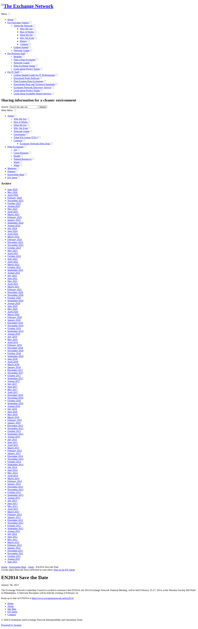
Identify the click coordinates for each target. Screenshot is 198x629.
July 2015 (12, 439)
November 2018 (15, 350)
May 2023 (12, 250)
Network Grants (21, 50)
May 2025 (12, 209)
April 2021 (12, 284)
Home (10, 19)
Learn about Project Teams (27, 69)
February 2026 (14, 197)
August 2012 (13, 531)
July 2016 (12, 409)
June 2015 (12, 442)
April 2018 (12, 361)
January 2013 (14, 517)
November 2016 (15, 398)
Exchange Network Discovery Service (32, 87)
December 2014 (15, 456)
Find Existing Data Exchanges (28, 81)
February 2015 (14, 450)
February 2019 (14, 345)
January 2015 (14, 453)
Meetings (11, 168)
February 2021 (14, 289)
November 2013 (15, 489)
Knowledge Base (15, 174)
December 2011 (15, 550)
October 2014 (14, 461)
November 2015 (15, 428)
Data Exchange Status (24, 66)
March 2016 (13, 417)
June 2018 (12, 359)
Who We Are (26, 28)
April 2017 (12, 392)
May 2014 (12, 473)
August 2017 (13, 381)
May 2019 (12, 339)
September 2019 (15, 331)
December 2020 (15, 292)
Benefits (18, 56)
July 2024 (12, 228)
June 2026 (12, 189)
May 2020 (12, 309)
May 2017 (12, 389)
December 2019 (15, 323)
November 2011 (15, 553)
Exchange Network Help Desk (35, 143)
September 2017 (15, 378)
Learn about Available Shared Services (32, 93)
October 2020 (14, 298)
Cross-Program (21, 153)
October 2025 (14, 203)
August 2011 (13, 559)
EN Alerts (12, 177)
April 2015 (12, 445)
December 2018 (15, 348)
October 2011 (14, 556)
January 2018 (14, 367)
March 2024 (13, 236)
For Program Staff (16, 53)
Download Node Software (26, 78)
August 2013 (13, 498)
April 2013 (12, 509)
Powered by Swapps (11, 625)
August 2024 (13, 225)
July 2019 (12, 336)
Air (15, 149)
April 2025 (12, 211)
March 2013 (13, 511)
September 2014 (15, 464)
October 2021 (14, 267)
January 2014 (14, 484)
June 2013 (12, 503)
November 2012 (15, 523)
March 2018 (13, 364)
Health (17, 156)
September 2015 (15, 434)
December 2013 (15, 486)
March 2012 (13, 542)
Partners (11, 171)
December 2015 (15, 425)
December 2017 (15, 370)
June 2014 (12, 470)
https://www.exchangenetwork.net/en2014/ (53, 598)
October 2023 (14, 248)
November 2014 (15, 459)
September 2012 (15, 528)
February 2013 (14, 514)
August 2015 (13, 436)
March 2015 (13, 448)
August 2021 (13, 273)
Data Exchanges (15, 146)
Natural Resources (23, 159)
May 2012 (12, 539)
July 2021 (12, 275)
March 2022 (13, 264)
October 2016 (14, 400)
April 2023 (12, 253)
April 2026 (12, 195)
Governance (20, 134)
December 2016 (15, 395)
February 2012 (14, 545)
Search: (5, 107)
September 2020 (15, 300)
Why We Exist (27, 38)
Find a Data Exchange (24, 59)
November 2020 (15, 295)
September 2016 (15, 403)
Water (16, 165)
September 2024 (15, 223)
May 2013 (12, 506)
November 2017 (15, 373)
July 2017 (12, 384)
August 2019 (13, 334)
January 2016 (14, 423)
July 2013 (12, 500)
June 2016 (12, 411)
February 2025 (14, 217)
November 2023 (15, 245)
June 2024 (12, 231)
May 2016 (12, 414)
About (10, 116)
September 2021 (15, 270)
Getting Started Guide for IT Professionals (34, 75)
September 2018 (15, 356)
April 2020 (12, 311)
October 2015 (14, 431)
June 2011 (12, 561)
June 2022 (12, 259)
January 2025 (14, 220)
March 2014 (13, 478)
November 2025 (15, 200)
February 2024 (14, 239)
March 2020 (13, 314)
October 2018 (14, 353)
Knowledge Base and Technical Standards (34, 84)
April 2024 (12, 234)
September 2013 (15, 495)
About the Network (23, 25)
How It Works (27, 32)
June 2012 (12, 536)
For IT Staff (13, 72)
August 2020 (13, 303)
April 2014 (12, 475)
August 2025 (13, 206)
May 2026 (12, 192)
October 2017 (14, 375)
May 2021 (12, 281)
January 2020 (14, 320)
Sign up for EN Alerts (64, 569)
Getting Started (21, 47)
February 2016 (14, 420)
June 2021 (12, 278)
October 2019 (14, 328)
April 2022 (12, 261)
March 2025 (13, 214)
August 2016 (13, 406)
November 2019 (15, 325)
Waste (16, 162)
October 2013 (14, 492)
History (23, 41)
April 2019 (12, 342)
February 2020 (14, 317)
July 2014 (12, 467)
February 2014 (14, 481)
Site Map (11, 609)
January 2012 (14, 548)
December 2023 (15, 242)
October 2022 (14, 256)
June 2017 (12, 386)
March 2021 (13, 286)
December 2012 (15, 520)
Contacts (24, 44)
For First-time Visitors (18, 22)
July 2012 (12, 534)
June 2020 (12, 306)
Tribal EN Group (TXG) (26, 137)
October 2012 (14, 525)
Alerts (31, 567)
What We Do (26, 35)
